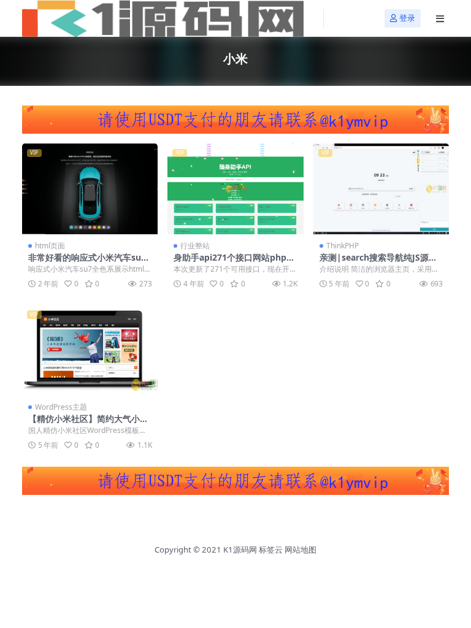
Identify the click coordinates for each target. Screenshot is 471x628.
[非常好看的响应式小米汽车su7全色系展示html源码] (90, 189)
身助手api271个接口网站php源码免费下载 (234, 262)
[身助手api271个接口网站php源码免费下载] (235, 189)
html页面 (50, 245)
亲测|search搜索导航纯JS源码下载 (378, 262)
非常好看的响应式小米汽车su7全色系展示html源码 (87, 262)
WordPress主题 (61, 407)
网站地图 (300, 549)
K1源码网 (240, 549)
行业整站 (195, 245)
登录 (407, 18)
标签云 (271, 549)
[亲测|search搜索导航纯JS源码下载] (381, 189)
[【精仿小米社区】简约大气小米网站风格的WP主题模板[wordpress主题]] (90, 350)
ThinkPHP (342, 245)
